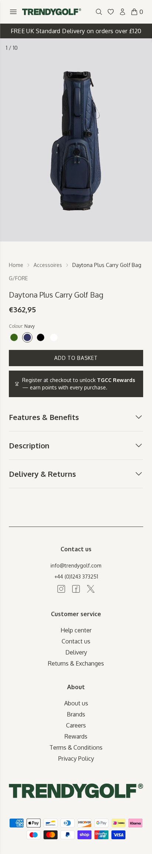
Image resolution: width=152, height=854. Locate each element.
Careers (76, 725)
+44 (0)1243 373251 (76, 576)
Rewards (76, 736)
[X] (91, 589)
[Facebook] (76, 589)
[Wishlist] (110, 11)
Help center (76, 630)
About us (76, 703)
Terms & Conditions (76, 747)
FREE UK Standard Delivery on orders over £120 (76, 31)
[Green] (14, 337)
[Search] (99, 11)
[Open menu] (13, 11)
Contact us (76, 641)
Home (16, 265)
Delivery (76, 652)
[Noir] (40, 337)
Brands (76, 714)
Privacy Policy (76, 758)
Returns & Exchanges (76, 663)
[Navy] (27, 337)
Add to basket (75, 358)
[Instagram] (61, 589)
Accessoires (48, 265)
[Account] (122, 11)
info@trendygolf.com (76, 565)
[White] (54, 337)
